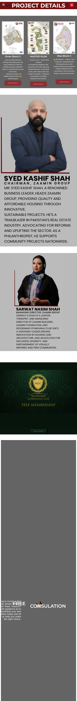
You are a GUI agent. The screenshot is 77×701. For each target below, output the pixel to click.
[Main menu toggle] (72, 5)
